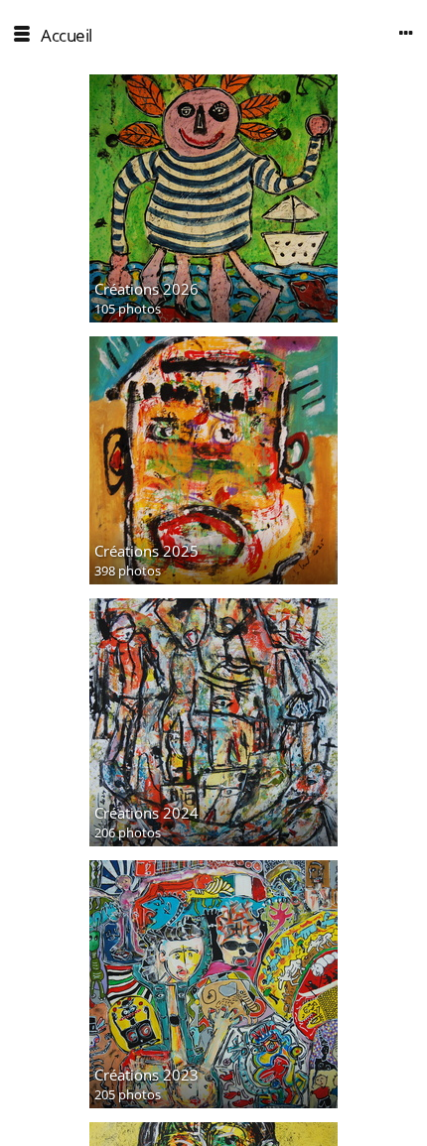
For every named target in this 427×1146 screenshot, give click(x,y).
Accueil (66, 35)
